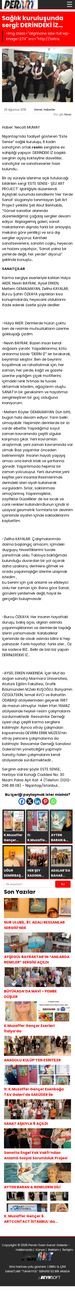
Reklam (53, 1250)
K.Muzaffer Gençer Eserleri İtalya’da (29, 1028)
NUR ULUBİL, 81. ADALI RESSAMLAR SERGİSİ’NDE (34, 925)
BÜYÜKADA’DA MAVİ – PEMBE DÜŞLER (30, 994)
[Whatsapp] (53, 801)
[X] (29, 801)
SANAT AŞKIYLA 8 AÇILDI (26, 1123)
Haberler (49, 110)
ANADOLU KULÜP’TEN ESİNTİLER (32, 1060)
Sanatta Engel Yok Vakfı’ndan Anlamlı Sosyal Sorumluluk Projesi (35, 1155)
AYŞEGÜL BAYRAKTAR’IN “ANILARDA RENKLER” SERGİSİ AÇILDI (36, 959)
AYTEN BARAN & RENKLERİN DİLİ (32, 1186)
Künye (40, 1250)
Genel (38, 110)
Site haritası (18, 1266)
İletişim (67, 1250)
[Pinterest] (45, 801)
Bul (63, 884)
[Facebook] (21, 801)
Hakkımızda (24, 1250)
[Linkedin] (37, 801)
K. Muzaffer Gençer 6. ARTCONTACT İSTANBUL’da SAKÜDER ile (29, 1218)
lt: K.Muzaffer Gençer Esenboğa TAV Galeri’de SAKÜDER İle (34, 1092)
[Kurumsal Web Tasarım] (50, 1278)
